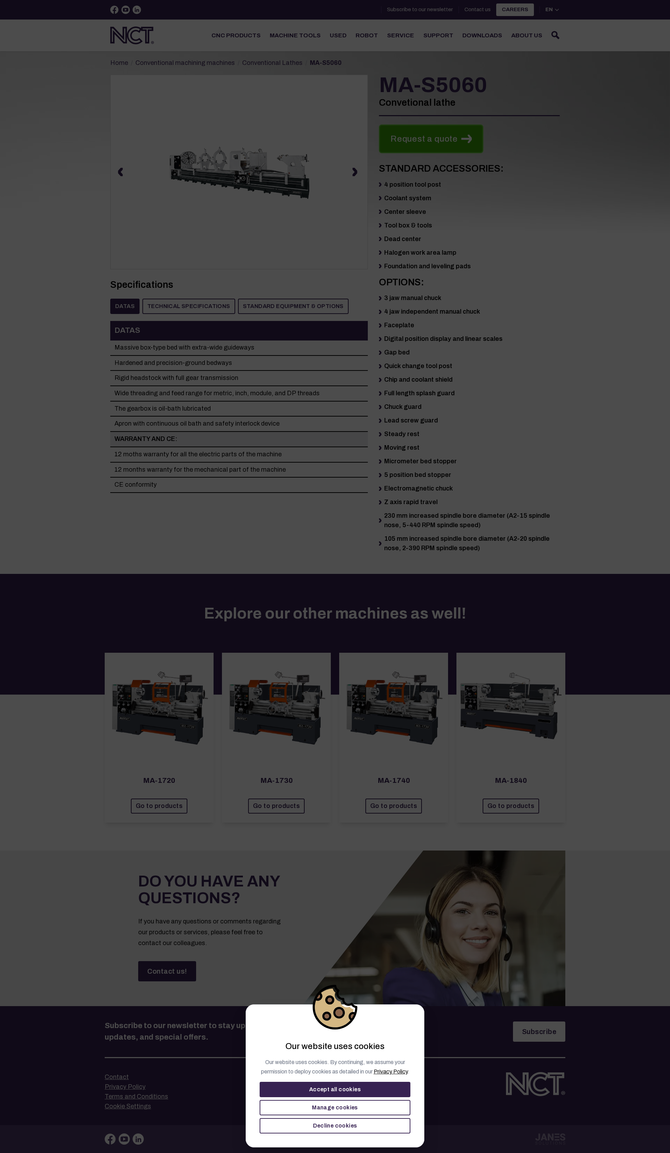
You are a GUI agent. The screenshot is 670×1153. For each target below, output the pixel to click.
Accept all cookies (335, 1089)
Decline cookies (335, 1126)
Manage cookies (335, 1107)
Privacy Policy (391, 1072)
